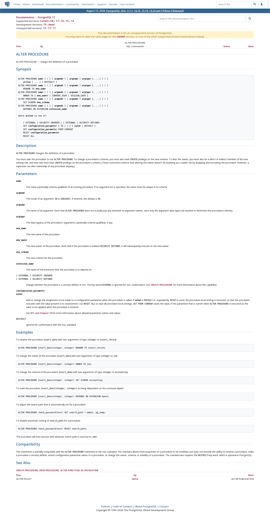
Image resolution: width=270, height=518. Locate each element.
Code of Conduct (122, 506)
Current (44, 20)
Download (37, 4)
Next (251, 46)
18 (51, 20)
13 (44, 28)
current (121, 36)
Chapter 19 (46, 313)
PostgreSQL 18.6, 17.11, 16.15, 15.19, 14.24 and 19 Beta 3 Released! (145, 10)
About (26, 4)
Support (102, 4)
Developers (88, 4)
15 (67, 20)
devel (51, 24)
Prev (18, 46)
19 (44, 24)
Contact (164, 506)
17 (57, 20)
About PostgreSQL (146, 506)
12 (49, 28)
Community (72, 4)
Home (16, 4)
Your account (127, 4)
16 (62, 20)
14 (72, 20)
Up (41, 46)
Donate (113, 4)
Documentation (54, 4)
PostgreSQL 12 (46, 17)
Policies (105, 506)
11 (54, 28)
